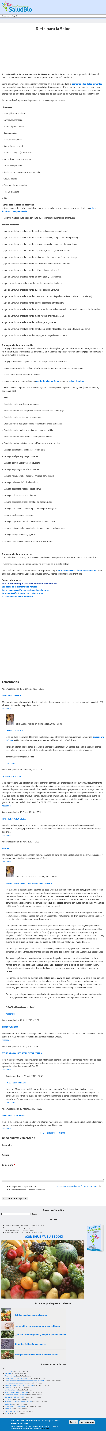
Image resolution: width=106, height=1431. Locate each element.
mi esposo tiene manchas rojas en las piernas (21, 1369)
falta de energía (10, 1376)
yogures (6, 848)
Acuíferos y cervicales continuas (16, 1392)
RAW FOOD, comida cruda (14, 818)
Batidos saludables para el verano (31, 1315)
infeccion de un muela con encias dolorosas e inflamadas (25, 1380)
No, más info (87, 1422)
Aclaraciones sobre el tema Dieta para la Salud (29, 883)
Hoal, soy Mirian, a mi (16, 1082)
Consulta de (9, 1387)
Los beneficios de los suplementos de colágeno (37, 1326)
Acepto (73, 1422)
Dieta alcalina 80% (14, 730)
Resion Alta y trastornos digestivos (17, 1378)
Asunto (5, 1155)
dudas (7, 1413)
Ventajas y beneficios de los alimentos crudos (36, 1354)
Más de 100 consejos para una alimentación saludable (29, 583)
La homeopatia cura (12, 1411)
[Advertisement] (24, 50)
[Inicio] (16, 6)
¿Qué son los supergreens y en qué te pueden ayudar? (40, 1334)
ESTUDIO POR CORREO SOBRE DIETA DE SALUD (22, 1053)
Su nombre (7, 1145)
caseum (8, 1373)
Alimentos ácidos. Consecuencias (30, 1344)
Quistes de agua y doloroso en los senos (19, 1385)
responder (6, 708)
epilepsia (8, 1404)
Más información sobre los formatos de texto (77, 1186)
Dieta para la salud (11, 695)
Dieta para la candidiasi (13, 1115)
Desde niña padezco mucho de (16, 1394)
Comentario (8, 1165)
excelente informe (11, 1390)
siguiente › (52, 1132)
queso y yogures (10, 1027)
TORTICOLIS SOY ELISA (11, 776)
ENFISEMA (8, 1371)
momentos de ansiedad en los (15, 1383)
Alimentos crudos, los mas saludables (18, 1401)
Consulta (8, 1399)
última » (63, 1132)
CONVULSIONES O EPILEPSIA (15, 1406)
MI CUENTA (5, 1418)
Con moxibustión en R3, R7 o (15, 1397)
